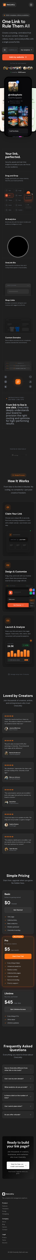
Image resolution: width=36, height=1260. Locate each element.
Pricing (4, 1211)
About (4, 1222)
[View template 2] (14, 136)
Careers (4, 1227)
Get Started (17, 605)
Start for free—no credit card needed (17, 1165)
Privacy (4, 1237)
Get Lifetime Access (18, 1009)
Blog (3, 1224)
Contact (4, 1229)
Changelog (5, 1214)
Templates (5, 1208)
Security (4, 1243)
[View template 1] (13, 136)
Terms (4, 1240)
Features (4, 1206)
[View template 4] (17, 136)
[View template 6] (21, 136)
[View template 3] (16, 136)
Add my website (16, 57)
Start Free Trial (18, 956)
